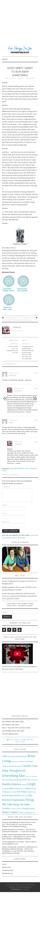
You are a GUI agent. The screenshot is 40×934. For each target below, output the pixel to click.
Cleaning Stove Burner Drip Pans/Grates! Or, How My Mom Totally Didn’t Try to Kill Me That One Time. (28, 353)
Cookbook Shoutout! (14, 766)
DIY (23, 770)
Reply (36, 373)
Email (5, 513)
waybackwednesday (16, 808)
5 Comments (30, 78)
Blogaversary (15, 761)
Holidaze (16, 784)
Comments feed (7, 870)
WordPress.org (7, 873)
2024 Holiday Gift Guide (10, 724)
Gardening (18, 780)
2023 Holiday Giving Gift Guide (13, 731)
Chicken (4, 766)
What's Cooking (24, 812)
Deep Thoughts (16, 317)
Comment (7, 487)
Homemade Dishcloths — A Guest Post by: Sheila (19, 831)
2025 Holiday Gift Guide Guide (13, 721)
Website (6, 522)
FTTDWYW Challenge (31, 776)
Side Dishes (22, 792)
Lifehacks (5, 788)
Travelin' (6, 808)
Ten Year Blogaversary (10, 734)
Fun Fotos (5, 780)
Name (5, 505)
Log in (4, 864)
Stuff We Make (8, 796)
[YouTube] (19, 630)
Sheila (14, 792)
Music (28, 788)
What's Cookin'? (10, 812)
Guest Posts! (34, 780)
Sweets (17, 795)
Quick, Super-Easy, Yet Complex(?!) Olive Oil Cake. (12, 349)
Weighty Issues (28, 808)
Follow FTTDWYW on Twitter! (20, 741)
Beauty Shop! (21, 756)
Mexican (23, 788)
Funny (10, 780)
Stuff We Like (31, 792)
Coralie (20, 78)
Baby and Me (11, 756)
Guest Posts (26, 780)
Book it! (23, 761)
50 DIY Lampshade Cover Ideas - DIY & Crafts (18, 842)
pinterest (9, 792)
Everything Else (28, 317)
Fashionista (15, 889)
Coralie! (7, 317)
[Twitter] (4, 630)
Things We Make (21, 804)
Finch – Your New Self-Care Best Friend (16, 728)
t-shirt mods (24, 795)
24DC (4, 756)
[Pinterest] (14, 630)
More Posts (18, 331)
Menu (5, 59)
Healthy (6, 784)
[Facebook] (9, 630)
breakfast (29, 761)
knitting (24, 784)
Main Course (15, 788)
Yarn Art (32, 812)
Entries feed (6, 867)
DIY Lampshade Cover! (10, 844)
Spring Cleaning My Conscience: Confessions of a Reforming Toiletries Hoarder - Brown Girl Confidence (19, 849)
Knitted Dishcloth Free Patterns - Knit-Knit (17, 829)
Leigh (31, 784)
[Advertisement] (20, 21)
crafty (35, 766)
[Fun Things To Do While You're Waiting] (20, 50)
